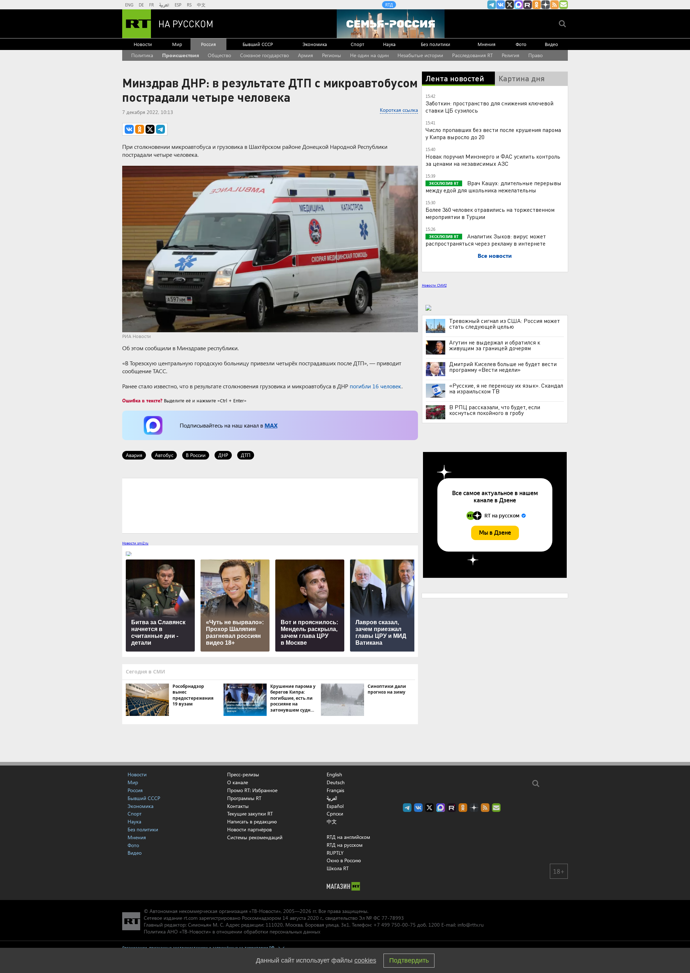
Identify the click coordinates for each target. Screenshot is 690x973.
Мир (177, 44)
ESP (178, 5)
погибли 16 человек (375, 386)
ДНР (223, 455)
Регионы (331, 55)
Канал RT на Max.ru (518, 4)
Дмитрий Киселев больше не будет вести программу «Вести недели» (503, 367)
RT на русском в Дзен (545, 4)
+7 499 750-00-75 (394, 924)
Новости (143, 44)
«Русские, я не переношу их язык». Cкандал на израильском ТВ (506, 388)
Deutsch (336, 782)
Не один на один (369, 55)
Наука (389, 44)
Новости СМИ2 (434, 285)
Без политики (435, 44)
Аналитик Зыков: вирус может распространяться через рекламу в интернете (486, 239)
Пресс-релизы (243, 774)
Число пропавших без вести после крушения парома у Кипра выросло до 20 (493, 133)
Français (335, 790)
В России (196, 455)
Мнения (487, 44)
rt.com (191, 917)
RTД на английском (348, 836)
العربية (164, 5)
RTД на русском (345, 844)
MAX (270, 425)
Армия (305, 55)
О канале (237, 782)
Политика (142, 55)
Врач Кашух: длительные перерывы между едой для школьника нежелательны (493, 186)
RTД (389, 5)
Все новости (495, 255)
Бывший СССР (258, 44)
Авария (134, 455)
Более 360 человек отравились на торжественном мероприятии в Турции (490, 213)
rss (554, 4)
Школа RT (338, 868)
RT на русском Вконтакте (500, 4)
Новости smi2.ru (135, 542)
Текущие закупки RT (250, 813)
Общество (219, 55)
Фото (521, 44)
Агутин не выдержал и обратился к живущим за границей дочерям (494, 345)
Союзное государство (264, 55)
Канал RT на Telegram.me (491, 4)
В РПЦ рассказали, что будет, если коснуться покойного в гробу (494, 410)
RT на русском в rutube (527, 4)
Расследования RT (472, 55)
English (334, 774)
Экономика (315, 44)
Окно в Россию (344, 860)
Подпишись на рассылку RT (563, 4)
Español (335, 806)
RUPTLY (335, 852)
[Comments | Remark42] (270, 505)
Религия (510, 55)
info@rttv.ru (470, 924)
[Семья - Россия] (391, 23)
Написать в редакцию (252, 821)
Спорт (357, 44)
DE (141, 5)
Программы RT (244, 798)
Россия (208, 44)
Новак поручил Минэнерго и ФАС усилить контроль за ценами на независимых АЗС (493, 159)
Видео (551, 44)
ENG (129, 5)
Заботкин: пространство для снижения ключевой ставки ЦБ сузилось (489, 106)
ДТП (245, 455)
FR (151, 5)
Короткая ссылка (399, 109)
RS (189, 5)
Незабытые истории (420, 55)
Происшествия (180, 55)
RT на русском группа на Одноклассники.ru (536, 4)
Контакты (238, 806)
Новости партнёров (249, 829)
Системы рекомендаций (254, 837)
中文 (201, 5)
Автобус (164, 455)
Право (535, 55)
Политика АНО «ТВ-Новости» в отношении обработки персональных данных (232, 931)
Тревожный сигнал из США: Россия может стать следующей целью (504, 323)
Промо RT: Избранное (252, 790)
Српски (335, 814)
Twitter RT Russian (509, 4)
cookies (365, 960)
